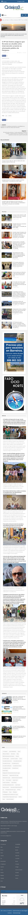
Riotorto (17, 875)
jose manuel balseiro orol (8, 784)
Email (25, 52)
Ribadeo (15, 792)
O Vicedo (17, 864)
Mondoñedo (3, 861)
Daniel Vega (5, 770)
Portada (17, 872)
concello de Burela (17, 761)
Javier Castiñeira (6, 782)
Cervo (20, 758)
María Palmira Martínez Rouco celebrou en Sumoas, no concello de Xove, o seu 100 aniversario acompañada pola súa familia (14, 492)
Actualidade (17, 844)
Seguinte (24, 131)
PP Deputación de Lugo (11, 789)
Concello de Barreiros (7, 761)
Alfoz (2, 847)
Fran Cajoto (8, 780)
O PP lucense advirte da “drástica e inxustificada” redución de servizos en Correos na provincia (18, 264)
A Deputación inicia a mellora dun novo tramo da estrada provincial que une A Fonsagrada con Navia (19, 310)
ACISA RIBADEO (12, 751)
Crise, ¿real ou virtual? (5, 828)
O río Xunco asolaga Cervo (6, 835)
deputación (5, 775)
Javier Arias (15, 780)
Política (2, 872)
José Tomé (17, 784)
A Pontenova (3, 844)
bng (17, 753)
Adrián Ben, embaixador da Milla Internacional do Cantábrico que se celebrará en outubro (19, 698)
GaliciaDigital (24, 910)
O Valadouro (3, 864)
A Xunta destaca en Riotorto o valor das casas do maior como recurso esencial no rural (19, 274)
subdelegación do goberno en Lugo (10, 794)
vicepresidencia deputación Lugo (10, 796)
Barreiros (17, 847)
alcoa (19, 751)
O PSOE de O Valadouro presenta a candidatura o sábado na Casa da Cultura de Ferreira (13, 127)
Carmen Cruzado (14, 758)
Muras (16, 861)
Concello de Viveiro (17, 765)
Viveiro (10, 115)
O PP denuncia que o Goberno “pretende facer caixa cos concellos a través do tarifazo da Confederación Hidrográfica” (19, 325)
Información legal (16, 912)
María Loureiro (6, 787)
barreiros (13, 753)
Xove (2, 881)
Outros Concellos (18, 869)
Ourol (2, 869)
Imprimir (20, 52)
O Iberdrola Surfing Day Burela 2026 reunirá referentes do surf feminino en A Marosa (19, 708)
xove (4, 799)
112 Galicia (5, 751)
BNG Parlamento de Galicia (8, 756)
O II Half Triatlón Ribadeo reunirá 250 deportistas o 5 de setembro (19, 727)
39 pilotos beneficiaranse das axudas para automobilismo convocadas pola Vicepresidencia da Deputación (19, 719)
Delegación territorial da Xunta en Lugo (11, 772)
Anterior (4, 124)
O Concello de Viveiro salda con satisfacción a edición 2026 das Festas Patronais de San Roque (19, 283)
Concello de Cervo (6, 763)
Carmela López (6, 758)
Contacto (10, 912)
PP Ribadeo (5, 792)
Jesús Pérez (13, 782)
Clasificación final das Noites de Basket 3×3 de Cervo (19, 736)
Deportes (17, 855)
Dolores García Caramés (17, 777)
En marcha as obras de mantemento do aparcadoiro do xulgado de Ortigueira (19, 303)
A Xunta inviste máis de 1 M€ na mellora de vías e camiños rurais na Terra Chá (13, 161)
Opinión (2, 867)
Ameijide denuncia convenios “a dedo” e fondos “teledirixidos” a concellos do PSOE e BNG (13, 180)
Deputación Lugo (6, 777)
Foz (3, 780)
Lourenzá (17, 858)
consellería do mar (7, 768)
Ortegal (16, 867)
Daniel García (15, 768)
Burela (17, 756)
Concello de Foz (15, 763)
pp (6, 115)
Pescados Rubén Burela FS (16, 787)
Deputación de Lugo (14, 775)
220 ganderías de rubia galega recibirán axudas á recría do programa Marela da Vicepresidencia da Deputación (19, 255)
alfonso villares (6, 753)
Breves (2, 850)
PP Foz (18, 789)
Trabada (2, 878)
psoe (10, 792)
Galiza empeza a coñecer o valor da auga (9, 825)
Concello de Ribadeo (7, 765)
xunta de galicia (10, 799)
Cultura (2, 855)
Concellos (17, 852)
